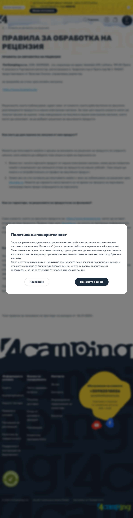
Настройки (37, 281)
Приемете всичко (91, 281)
